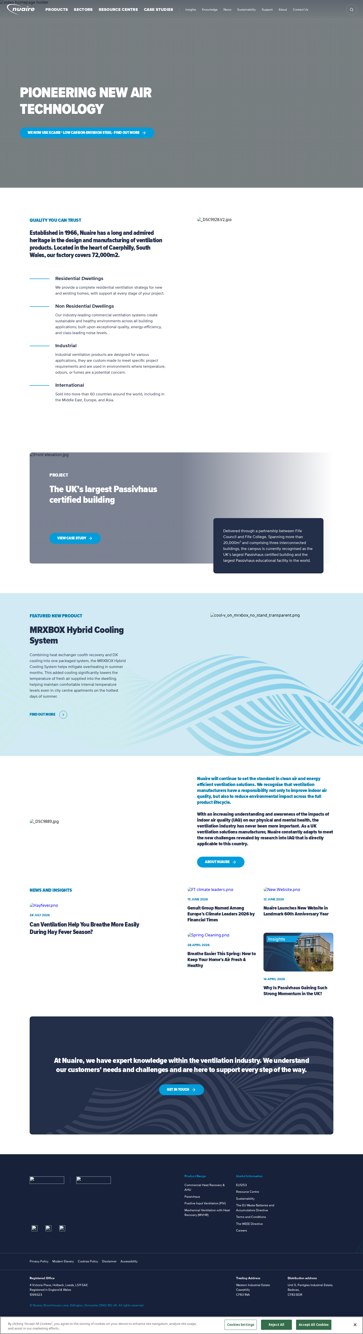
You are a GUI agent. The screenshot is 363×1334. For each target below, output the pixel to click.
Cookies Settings (240, 1324)
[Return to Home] (47, 1180)
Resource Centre (247, 1192)
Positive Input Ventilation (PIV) (205, 1203)
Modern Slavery (63, 1261)
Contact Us (300, 10)
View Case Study (71, 538)
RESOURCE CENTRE (118, 9)
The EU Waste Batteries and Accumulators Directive (255, 1207)
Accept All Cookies (313, 1324)
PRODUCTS (56, 10)
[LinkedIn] (35, 1228)
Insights (190, 10)
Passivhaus (192, 1197)
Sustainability (246, 10)
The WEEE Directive (249, 1224)
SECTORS (83, 10)
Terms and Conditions (251, 1217)
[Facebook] (62, 1228)
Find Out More (42, 714)
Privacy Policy (39, 1261)
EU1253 (241, 1185)
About (283, 10)
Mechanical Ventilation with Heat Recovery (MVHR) (207, 1212)
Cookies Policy (88, 1261)
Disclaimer (109, 1261)
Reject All (276, 1324)
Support (267, 10)
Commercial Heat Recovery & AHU (204, 1187)
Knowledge (210, 10)
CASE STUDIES (158, 9)
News (227, 10)
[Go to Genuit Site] (93, 1180)
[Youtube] (48, 1228)
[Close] (355, 1324)
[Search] (351, 9)
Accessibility (129, 1261)
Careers (241, 1231)
